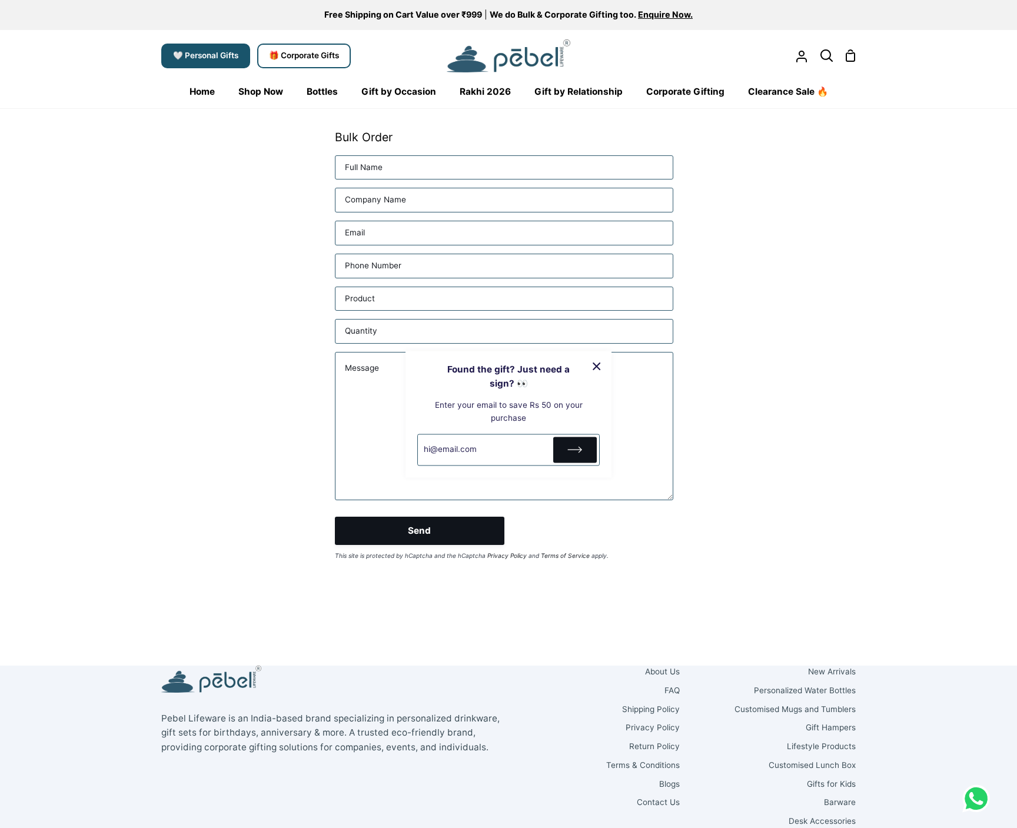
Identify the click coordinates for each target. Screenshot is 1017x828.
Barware (840, 802)
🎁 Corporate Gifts (304, 55)
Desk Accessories (822, 821)
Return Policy (654, 746)
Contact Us (658, 802)
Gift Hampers (831, 727)
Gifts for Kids (831, 784)
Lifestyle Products (821, 746)
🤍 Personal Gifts (205, 55)
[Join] (575, 450)
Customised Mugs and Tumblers (795, 709)
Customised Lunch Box (812, 765)
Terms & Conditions (643, 765)
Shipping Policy (651, 709)
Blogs (669, 784)
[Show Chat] (979, 798)
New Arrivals (832, 671)
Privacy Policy (507, 555)
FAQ (672, 690)
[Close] (596, 366)
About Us (662, 671)
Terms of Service (565, 555)
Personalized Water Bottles (805, 690)
